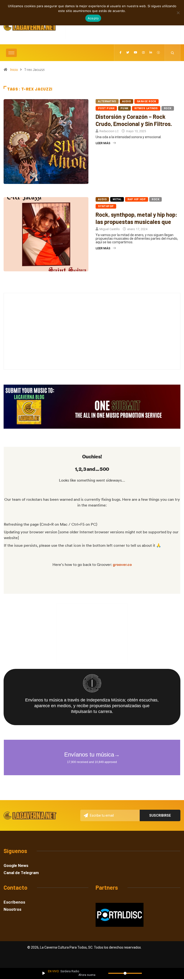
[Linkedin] (151, 52)
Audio (126, 101)
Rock (168, 108)
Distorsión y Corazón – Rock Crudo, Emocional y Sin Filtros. (134, 120)
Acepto (93, 18)
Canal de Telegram (21, 873)
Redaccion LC (109, 131)
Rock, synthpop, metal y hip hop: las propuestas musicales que (136, 218)
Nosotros (12, 909)
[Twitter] (127, 52)
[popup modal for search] (172, 52)
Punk (124, 108)
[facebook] (120, 52)
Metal (117, 199)
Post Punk (106, 108)
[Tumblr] (158, 52)
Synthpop (106, 206)
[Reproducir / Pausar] (43, 973)
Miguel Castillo (109, 229)
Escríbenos (14, 902)
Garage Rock (146, 101)
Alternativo (107, 101)
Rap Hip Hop (136, 199)
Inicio (14, 70)
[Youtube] (135, 52)
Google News (16, 865)
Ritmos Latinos (146, 108)
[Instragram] (143, 52)
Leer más (103, 143)
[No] (178, 12)
